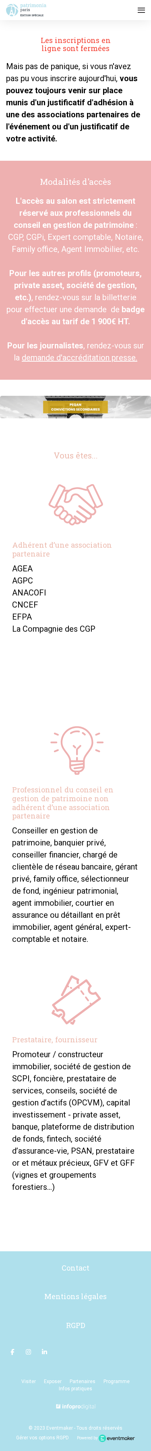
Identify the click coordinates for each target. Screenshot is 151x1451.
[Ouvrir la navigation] (141, 10)
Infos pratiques (75, 1389)
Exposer (53, 1381)
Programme (116, 1381)
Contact (75, 1268)
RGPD (75, 1325)
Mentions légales (75, 1296)
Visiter (28, 1381)
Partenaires (82, 1381)
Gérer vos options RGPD (42, 1438)
